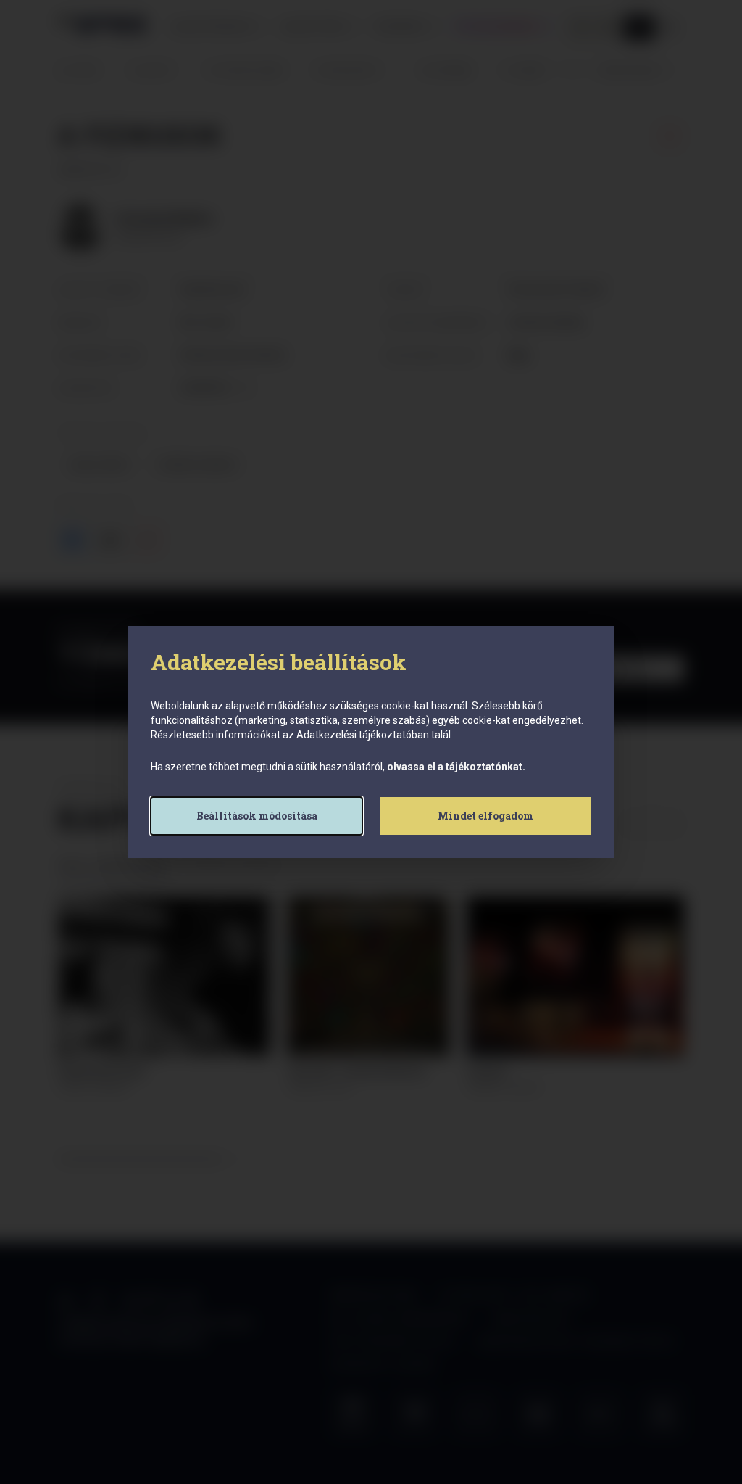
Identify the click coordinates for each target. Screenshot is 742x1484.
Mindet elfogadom (485, 816)
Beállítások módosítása (256, 816)
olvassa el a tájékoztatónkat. (456, 766)
